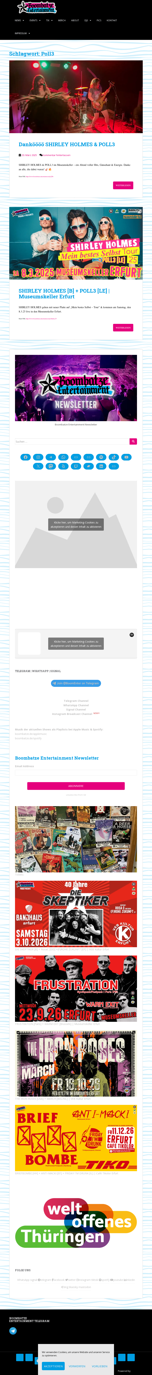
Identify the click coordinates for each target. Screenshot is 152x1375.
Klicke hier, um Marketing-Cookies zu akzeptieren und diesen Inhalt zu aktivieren (76, 524)
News (18, 20)
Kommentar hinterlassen (56, 155)
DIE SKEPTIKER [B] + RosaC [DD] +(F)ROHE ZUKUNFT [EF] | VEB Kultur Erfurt (62, 949)
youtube (118, 1280)
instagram (85, 1280)
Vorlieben (99, 1366)
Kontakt (112, 20)
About (75, 20)
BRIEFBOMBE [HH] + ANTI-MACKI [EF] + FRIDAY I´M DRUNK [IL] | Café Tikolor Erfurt (66, 1173)
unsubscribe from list (76, 795)
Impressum (21, 33)
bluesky (73, 1287)
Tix (47, 20)
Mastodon (62, 1319)
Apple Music (81, 729)
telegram (45, 1280)
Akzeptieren (53, 1366)
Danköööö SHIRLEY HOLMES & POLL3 (67, 144)
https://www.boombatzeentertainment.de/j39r (39, 176)
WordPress (137, 1371)
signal (33, 1280)
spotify (105, 1280)
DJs (86, 20)
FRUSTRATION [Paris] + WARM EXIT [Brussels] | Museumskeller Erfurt (57, 1024)
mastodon (85, 1287)
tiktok (94, 1280)
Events (33, 20)
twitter (72, 1280)
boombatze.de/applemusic (31, 734)
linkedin (130, 1280)
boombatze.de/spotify (28, 738)
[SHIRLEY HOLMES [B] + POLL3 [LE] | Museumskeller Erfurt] (76, 243)
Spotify (98, 729)
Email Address (24, 766)
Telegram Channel (76, 701)
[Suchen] (133, 441)
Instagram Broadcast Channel (72, 714)
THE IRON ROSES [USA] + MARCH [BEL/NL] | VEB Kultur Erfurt (53, 1098)
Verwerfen (77, 1366)
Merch (62, 20)
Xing (65, 1287)
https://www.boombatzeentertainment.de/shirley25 (41, 319)
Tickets (19, 874)
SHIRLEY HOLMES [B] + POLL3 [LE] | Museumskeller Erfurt (64, 293)
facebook (59, 1280)
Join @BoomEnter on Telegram (78, 683)
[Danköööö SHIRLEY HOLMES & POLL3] (76, 96)
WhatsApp (23, 1280)
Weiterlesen (123, 185)
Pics (99, 20)
